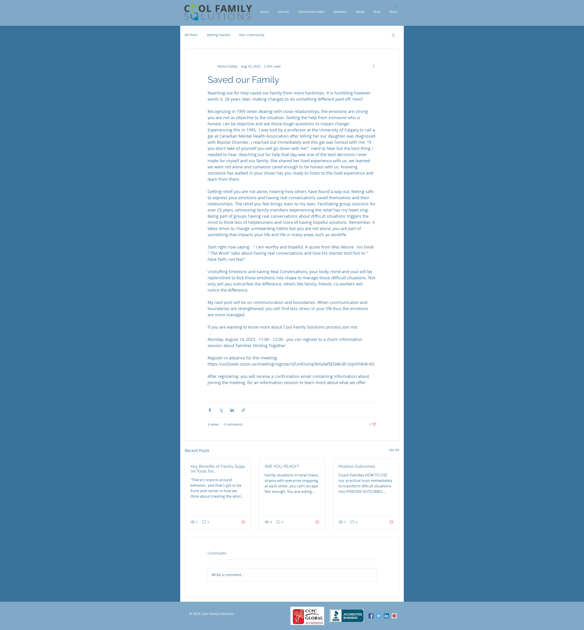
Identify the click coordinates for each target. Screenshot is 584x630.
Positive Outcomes (357, 466)
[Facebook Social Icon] (370, 615)
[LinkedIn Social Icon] (386, 615)
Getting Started (218, 35)
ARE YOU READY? (282, 466)
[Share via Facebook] (210, 410)
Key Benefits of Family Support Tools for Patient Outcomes (217, 468)
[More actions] (373, 66)
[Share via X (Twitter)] (221, 410)
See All (394, 450)
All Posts (191, 35)
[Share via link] (243, 410)
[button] (396, 6)
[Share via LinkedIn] (232, 410)
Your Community (251, 35)
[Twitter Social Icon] (378, 615)
